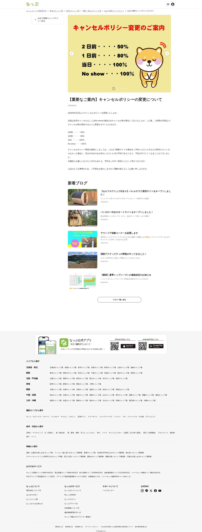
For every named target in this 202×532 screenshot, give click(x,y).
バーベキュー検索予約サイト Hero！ (115, 476)
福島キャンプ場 (136, 367)
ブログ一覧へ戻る (119, 300)
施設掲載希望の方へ (71, 512)
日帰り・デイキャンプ (34, 433)
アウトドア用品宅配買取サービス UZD (70, 476)
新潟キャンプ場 (82, 378)
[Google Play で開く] (156, 346)
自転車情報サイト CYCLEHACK (116, 473)
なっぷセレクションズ (72, 490)
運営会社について (32, 490)
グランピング (150, 417)
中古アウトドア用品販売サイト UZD (39, 476)
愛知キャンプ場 (82, 384)
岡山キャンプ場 (55, 395)
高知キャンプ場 (161, 395)
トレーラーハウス (105, 417)
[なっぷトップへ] (32, 4)
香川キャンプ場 (121, 395)
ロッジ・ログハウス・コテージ (37, 417)
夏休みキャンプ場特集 (95, 457)
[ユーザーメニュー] (170, 4)
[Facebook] (155, 490)
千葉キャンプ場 (97, 373)
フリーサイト (93, 417)
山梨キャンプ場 (55, 378)
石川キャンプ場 (108, 378)
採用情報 (68, 526)
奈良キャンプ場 (108, 389)
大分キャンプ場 (108, 400)
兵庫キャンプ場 (69, 389)
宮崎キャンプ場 (121, 400)
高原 (72, 433)
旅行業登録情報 (140, 526)
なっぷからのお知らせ (34, 504)
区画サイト (82, 417)
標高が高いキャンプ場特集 (115, 457)
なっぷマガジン (70, 499)
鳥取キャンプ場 (82, 395)
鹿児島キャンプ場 (135, 400)
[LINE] (146, 490)
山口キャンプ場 (108, 395)
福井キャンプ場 (121, 378)
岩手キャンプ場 (83, 367)
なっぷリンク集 (32, 499)
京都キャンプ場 (82, 389)
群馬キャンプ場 (136, 373)
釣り (98, 433)
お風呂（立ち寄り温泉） (133, 433)
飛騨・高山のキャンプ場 (92, 11)
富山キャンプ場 (95, 378)
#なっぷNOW (69, 495)
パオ (124, 417)
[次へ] (167, 53)
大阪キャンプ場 (55, 389)
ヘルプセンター (108, 490)
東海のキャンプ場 (56, 11)
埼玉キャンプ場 (83, 373)
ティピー (117, 417)
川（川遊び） (49, 433)
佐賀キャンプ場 (69, 400)
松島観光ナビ (93, 476)
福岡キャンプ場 (55, 400)
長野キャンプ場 (69, 378)
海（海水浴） (61, 433)
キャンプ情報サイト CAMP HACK (38, 473)
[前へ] (72, 53)
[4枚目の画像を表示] (125, 88)
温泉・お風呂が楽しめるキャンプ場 (39, 453)
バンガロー (55, 417)
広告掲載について (71, 508)
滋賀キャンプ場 (95, 389)
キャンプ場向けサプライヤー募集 (76, 517)
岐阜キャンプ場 (55, 384)
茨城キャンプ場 (110, 373)
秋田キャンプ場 (110, 367)
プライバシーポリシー (92, 526)
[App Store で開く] (128, 346)
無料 (77, 433)
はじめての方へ (32, 495)
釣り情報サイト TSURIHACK (90, 473)
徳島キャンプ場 (135, 395)
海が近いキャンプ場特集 (135, 453)
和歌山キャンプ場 (122, 389)
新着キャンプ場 (90, 453)
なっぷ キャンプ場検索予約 (36, 11)
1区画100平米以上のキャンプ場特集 (110, 453)
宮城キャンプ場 (97, 367)
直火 (28, 437)
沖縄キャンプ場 (149, 400)
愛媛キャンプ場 (148, 395)
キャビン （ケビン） (68, 417)
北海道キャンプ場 (56, 367)
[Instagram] (142, 490)
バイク (104, 433)
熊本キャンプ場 (95, 400)
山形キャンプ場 (123, 367)
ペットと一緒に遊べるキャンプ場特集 (68, 453)
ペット (33, 437)
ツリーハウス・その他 (135, 417)
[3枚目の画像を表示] (121, 88)
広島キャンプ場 (69, 395)
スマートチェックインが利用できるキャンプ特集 (44, 457)
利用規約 (78, 526)
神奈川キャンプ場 (69, 373)
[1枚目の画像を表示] (113, 88)
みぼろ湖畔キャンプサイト (114, 11)
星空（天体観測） (150, 433)
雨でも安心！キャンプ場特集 (75, 457)
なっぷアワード (70, 504)
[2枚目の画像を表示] (117, 88)
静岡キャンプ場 (69, 384)
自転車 (172, 433)
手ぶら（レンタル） (88, 433)
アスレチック (163, 433)
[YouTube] (159, 490)
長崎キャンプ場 (82, 400)
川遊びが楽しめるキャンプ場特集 (139, 457)
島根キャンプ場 (95, 395)
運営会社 (58, 526)
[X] (151, 490)
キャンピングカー (115, 433)
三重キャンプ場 (95, 384)
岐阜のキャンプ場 (72, 11)
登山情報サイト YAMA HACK (65, 473)
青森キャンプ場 (70, 367)
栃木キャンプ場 (123, 373)
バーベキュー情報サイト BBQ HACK (145, 473)
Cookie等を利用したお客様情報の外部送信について (117, 526)
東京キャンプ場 (55, 373)
